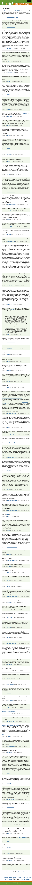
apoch (8, 361)
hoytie (8, 125)
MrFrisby (9, 234)
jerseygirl (9, 566)
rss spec (10, 879)
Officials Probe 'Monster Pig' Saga (9, 711)
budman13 (9, 161)
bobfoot (8, 135)
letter (12, 309)
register (23, 871)
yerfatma (9, 370)
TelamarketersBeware (12, 434)
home (16, 3)
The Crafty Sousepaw (11, 413)
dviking (8, 94)
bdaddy (8, 269)
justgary (8, 427)
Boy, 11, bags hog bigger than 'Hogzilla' (10, 10)
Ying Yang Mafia (10, 684)
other (17, 17)
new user (27, 4)
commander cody (11, 17)
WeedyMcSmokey (11, 226)
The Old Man (9, 48)
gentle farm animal (23, 837)
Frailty (7, 514)
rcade (8, 61)
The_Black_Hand (10, 721)
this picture (25, 113)
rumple (8, 109)
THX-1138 (9, 387)
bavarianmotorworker (11, 204)
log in (19, 871)
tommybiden (9, 348)
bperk (8, 516)
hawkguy (9, 670)
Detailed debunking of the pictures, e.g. (10, 725)
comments (21, 3)
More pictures (5, 98)
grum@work (9, 116)
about (16, 4)
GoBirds (8, 81)
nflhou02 (9, 154)
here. (3, 734)
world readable (25, 879)
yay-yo (8, 219)
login (20, 4)
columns (27, 3)
